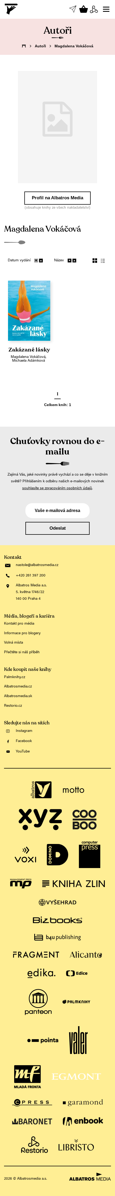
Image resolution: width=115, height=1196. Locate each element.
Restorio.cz (13, 706)
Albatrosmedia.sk (18, 696)
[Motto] (73, 790)
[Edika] (41, 973)
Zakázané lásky (29, 350)
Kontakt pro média (19, 624)
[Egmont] (76, 1077)
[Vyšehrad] (57, 902)
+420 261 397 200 (30, 576)
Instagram (24, 731)
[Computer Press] (90, 855)
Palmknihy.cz (14, 677)
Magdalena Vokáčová (28, 357)
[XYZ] (40, 820)
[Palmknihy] (76, 1002)
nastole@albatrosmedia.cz (37, 565)
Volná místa (13, 643)
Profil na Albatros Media (57, 197)
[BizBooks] (57, 919)
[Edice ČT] (77, 973)
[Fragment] (36, 954)
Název (59, 260)
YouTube (23, 752)
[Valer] (78, 1040)
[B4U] (57, 937)
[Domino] (57, 855)
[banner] (11, 9)
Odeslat (57, 528)
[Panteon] (38, 1002)
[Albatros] (41, 790)
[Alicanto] (86, 954)
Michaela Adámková (28, 361)
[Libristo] (76, 1144)
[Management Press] (21, 883)
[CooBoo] (84, 820)
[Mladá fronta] (27, 1077)
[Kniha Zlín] (73, 883)
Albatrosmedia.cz (18, 687)
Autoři (40, 46)
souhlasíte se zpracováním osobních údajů (57, 488)
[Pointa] (43, 1040)
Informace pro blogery (22, 633)
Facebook (24, 741)
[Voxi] (25, 855)
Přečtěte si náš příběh (22, 652)
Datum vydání (19, 260)
